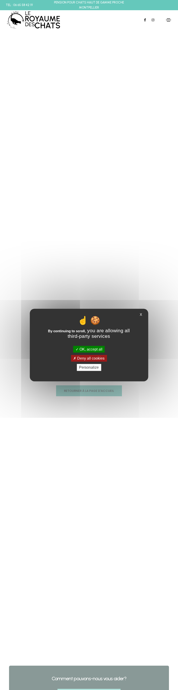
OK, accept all (90, 349)
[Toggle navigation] (168, 20)
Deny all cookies (90, 358)
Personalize (89, 367)
